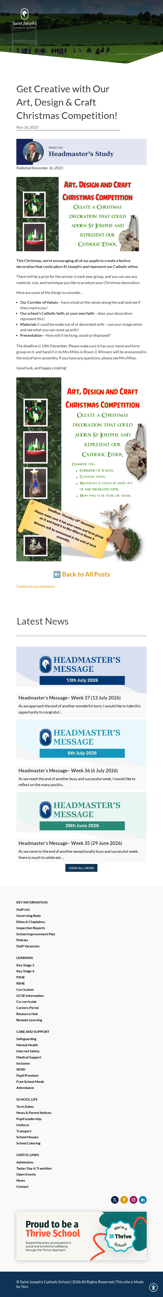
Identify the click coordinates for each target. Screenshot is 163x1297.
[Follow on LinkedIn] (143, 1200)
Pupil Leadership (28, 1119)
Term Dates (25, 1106)
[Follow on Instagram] (133, 1200)
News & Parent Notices (33, 1113)
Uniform (22, 1125)
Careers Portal (27, 1008)
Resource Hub (27, 1014)
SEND (20, 1069)
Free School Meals (30, 1081)
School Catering (28, 1143)
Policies (22, 940)
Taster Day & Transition (34, 1168)
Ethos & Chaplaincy (30, 922)
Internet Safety (28, 1051)
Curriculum (25, 989)
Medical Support (28, 1057)
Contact (22, 1186)
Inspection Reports (30, 928)
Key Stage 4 (25, 971)
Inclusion (23, 1063)
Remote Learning (29, 1020)
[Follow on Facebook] (124, 1200)
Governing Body (28, 915)
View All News (81, 868)
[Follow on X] (115, 1200)
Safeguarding (26, 1039)
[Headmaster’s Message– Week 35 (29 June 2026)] (81, 815)
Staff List (23, 909)
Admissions (24, 1162)
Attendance (25, 1088)
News (20, 1180)
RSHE (20, 983)
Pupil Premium (27, 1075)
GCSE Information (30, 995)
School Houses (27, 1137)
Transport (23, 1131)
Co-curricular (26, 1001)
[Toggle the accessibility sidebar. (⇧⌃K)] (153, 1287)
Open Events (26, 1174)
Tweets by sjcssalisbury (35, 586)
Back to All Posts (86, 574)
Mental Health (27, 1045)
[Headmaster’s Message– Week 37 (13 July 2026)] (81, 670)
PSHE (20, 977)
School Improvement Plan (35, 934)
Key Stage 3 (25, 965)
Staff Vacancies (27, 946)
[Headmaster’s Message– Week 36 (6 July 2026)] (81, 742)
